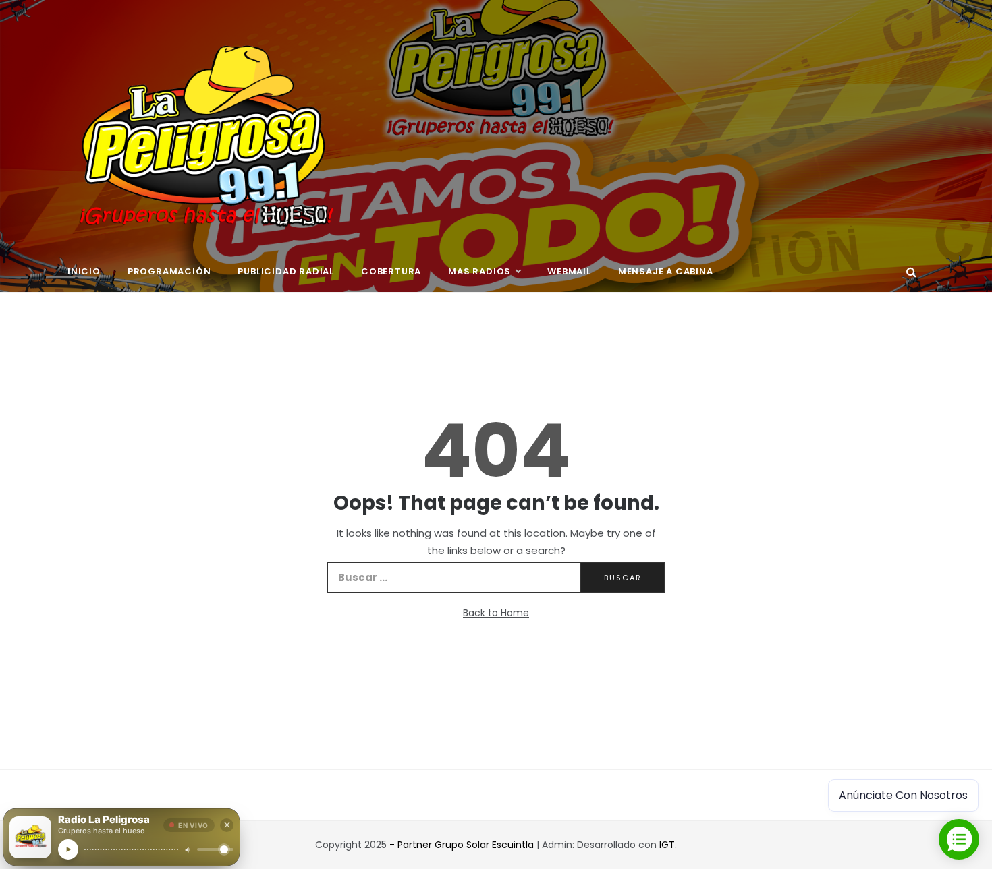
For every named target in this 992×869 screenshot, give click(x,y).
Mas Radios (479, 271)
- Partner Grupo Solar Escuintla (462, 844)
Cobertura (391, 271)
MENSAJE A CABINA (665, 271)
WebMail (569, 271)
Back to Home (496, 613)
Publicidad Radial (286, 271)
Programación (169, 271)
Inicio (84, 271)
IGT (667, 844)
